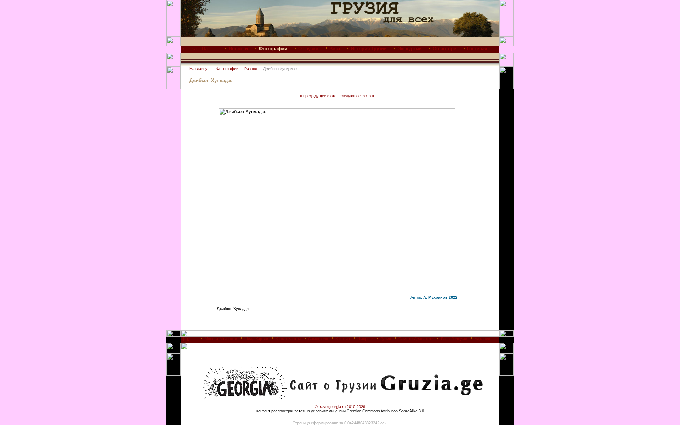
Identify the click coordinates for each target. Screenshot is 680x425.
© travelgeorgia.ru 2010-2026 (340, 406)
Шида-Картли (256, 339)
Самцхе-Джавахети (416, 339)
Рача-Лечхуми (454, 339)
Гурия (386, 339)
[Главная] (184, 50)
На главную (199, 68)
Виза (334, 48)
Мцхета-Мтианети (221, 339)
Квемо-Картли (288, 339)
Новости (238, 48)
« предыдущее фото (318, 96)
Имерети (365, 339)
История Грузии (369, 48)
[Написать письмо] (205, 50)
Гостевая (477, 48)
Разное (250, 68)
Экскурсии (410, 48)
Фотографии (227, 68)
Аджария (482, 339)
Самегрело (318, 339)
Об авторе (444, 48)
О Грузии (308, 48)
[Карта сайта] (194, 50)
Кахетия (342, 339)
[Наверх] (186, 341)
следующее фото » (357, 96)
